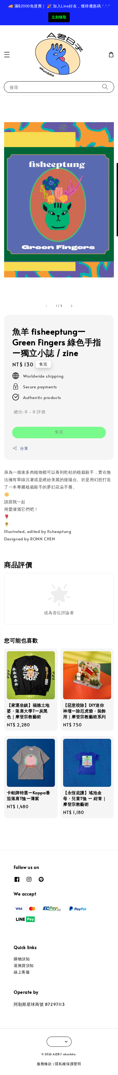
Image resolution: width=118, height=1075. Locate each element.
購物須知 (22, 958)
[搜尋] (105, 87)
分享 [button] (24, 448)
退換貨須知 (24, 965)
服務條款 (44, 1063)
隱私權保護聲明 (68, 1063)
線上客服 (22, 972)
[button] (7, 55)
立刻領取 (59, 17)
